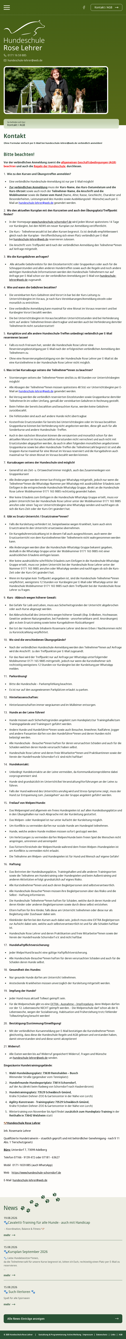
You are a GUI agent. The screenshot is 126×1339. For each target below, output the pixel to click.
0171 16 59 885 (17, 55)
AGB (120, 1334)
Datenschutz (101, 1334)
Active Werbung (74, 1334)
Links (113, 1334)
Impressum (88, 1334)
